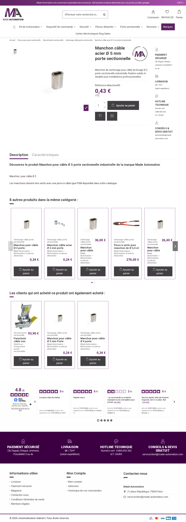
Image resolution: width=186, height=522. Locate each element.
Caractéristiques (45, 155)
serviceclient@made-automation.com (147, 496)
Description (19, 155)
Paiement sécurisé (21, 486)
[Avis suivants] (174, 402)
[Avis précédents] (35, 402)
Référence (100, 85)
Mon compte (75, 481)
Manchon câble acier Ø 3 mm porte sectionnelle (59, 248)
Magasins (16, 490)
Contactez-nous (20, 494)
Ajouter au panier (125, 105)
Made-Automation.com (47, 3)
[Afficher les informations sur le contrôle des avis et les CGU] (30, 404)
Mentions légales (20, 503)
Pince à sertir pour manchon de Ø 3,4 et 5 (126, 248)
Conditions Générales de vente (27, 499)
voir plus (117, 402)
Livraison (16, 481)
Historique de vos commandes (85, 490)
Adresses (73, 486)
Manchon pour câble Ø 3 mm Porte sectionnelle (59, 341)
